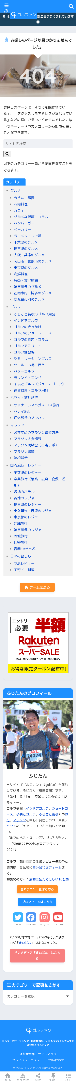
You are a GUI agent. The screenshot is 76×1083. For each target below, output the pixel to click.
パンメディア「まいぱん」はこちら (37, 955)
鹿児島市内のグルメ (29, 299)
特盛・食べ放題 (26, 280)
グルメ (15, 190)
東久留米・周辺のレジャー (34, 510)
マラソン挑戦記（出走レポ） (36, 445)
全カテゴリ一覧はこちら (37, 889)
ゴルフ (15, 306)
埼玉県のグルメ (26, 248)
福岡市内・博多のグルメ (33, 293)
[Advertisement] (53, 14)
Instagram (44, 924)
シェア (38, 1080)
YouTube (58, 924)
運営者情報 (27, 1054)
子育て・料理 (24, 570)
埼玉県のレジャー (27, 504)
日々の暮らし (20, 556)
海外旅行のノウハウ (29, 417)
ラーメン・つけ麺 (27, 236)
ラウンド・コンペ (27, 377)
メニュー (68, 1080)
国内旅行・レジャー (25, 465)
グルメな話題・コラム (31, 216)
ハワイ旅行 (22, 411)
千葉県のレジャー (27, 472)
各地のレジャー (26, 498)
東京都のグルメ (26, 267)
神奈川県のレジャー (29, 529)
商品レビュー (24, 563)
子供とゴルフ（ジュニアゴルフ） (39, 384)
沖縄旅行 (21, 523)
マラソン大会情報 (27, 438)
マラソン (17, 425)
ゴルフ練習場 (24, 352)
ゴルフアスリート (27, 346)
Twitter (18, 924)
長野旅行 (21, 542)
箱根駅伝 (21, 458)
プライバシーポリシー (27, 1060)
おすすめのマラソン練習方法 (36, 432)
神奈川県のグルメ (27, 286)
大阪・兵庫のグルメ (29, 255)
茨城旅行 (21, 536)
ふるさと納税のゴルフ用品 (34, 314)
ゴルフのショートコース (33, 333)
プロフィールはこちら (37, 902)
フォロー (53, 1080)
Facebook (31, 924)
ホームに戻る (39, 587)
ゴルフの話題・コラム (31, 339)
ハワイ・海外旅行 (24, 397)
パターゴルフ (24, 371)
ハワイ (11, 826)
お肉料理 (21, 204)
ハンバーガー (24, 223)
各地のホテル (24, 491)
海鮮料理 (21, 274)
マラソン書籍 (24, 451)
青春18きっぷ (24, 548)
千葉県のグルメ (26, 242)
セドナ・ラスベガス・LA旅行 (36, 405)
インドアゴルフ (26, 320)
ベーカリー (22, 229)
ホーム (8, 1080)
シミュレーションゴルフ (33, 358)
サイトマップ (47, 1054)
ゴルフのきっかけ (27, 326)
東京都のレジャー (27, 517)
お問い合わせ (55, 1060)
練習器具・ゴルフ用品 (31, 390)
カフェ (19, 210)
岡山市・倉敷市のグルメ (33, 261)
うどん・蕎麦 (24, 197)
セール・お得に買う (29, 365)
